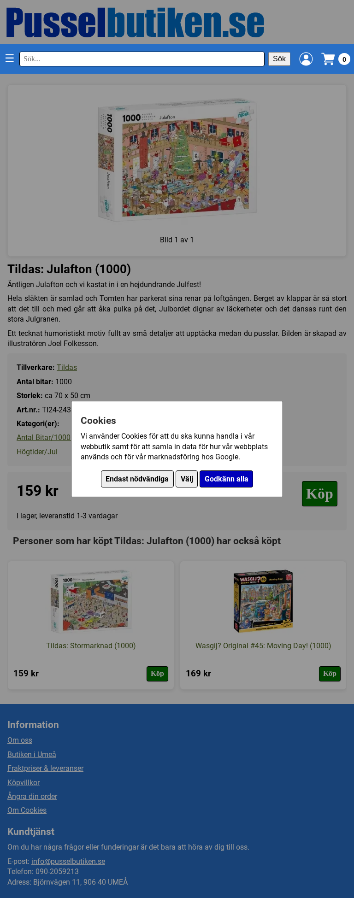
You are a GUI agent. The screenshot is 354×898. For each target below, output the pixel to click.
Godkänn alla (226, 479)
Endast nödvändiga (137, 479)
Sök (279, 59)
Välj (187, 479)
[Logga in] (306, 59)
